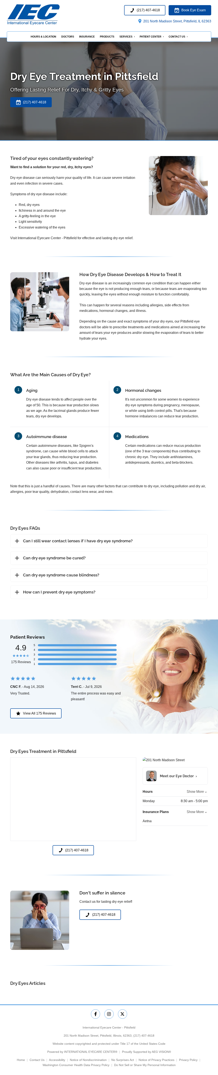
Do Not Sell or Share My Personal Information (145, 1065)
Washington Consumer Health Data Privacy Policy (76, 1065)
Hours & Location (43, 36)
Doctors (67, 36)
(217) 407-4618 (143, 1035)
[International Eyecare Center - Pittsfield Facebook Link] (95, 1014)
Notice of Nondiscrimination (88, 1060)
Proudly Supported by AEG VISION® (146, 1051)
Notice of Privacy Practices (156, 1060)
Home (21, 1060)
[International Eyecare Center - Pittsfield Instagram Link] (108, 1014)
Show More (195, 791)
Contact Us (177, 36)
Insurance (87, 36)
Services (125, 36)
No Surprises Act (122, 1060)
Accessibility (57, 1060)
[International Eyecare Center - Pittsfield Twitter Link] (122, 1014)
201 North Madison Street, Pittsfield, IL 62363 (176, 21)
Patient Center (150, 36)
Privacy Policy (188, 1060)
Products (107, 36)
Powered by (82, 1051)
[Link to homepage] (42, 14)
